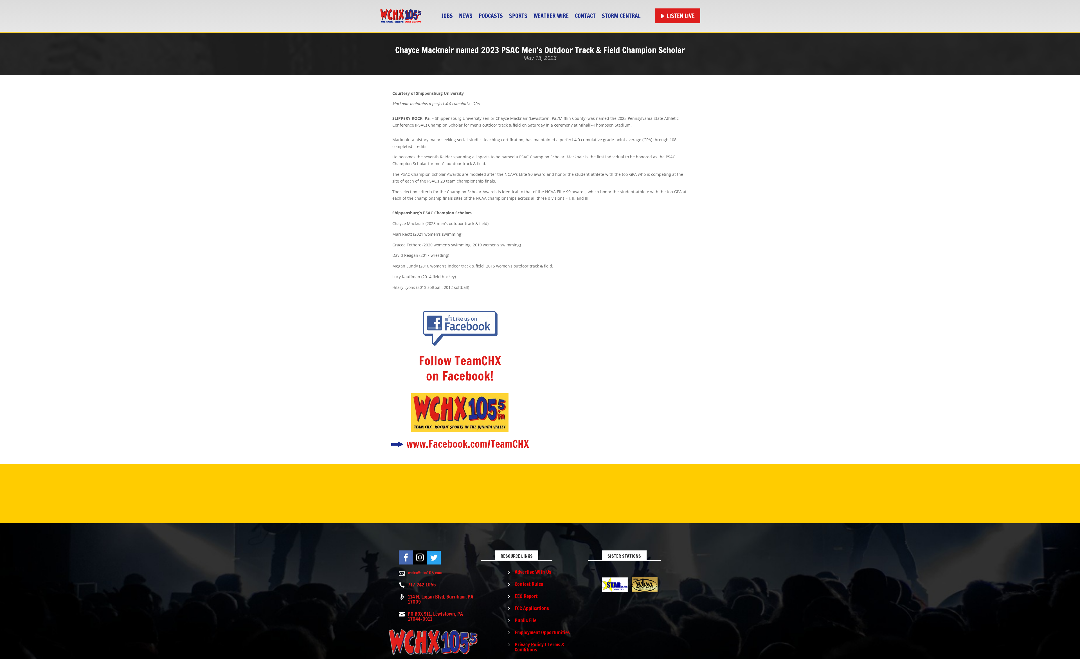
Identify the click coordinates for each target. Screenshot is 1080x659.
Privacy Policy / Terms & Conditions (539, 647)
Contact (585, 16)
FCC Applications (532, 608)
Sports (518, 16)
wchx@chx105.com (425, 573)
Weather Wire (551, 16)
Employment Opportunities (542, 632)
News (465, 16)
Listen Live (681, 16)
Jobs (447, 16)
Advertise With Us (533, 571)
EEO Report (526, 596)
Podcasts (491, 16)
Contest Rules (529, 584)
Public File (525, 620)
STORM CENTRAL (621, 16)
